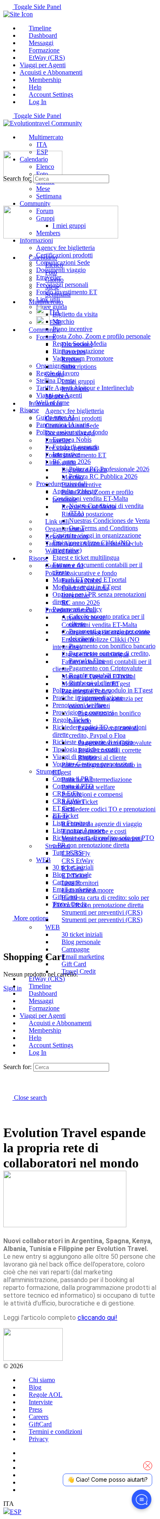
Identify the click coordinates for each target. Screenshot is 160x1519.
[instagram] (24, 1460)
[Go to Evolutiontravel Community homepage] (42, 123)
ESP (15, 1511)
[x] (24, 1489)
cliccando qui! (97, 1317)
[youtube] (24, 1482)
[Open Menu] (7, 146)
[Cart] (7, 939)
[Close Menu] (7, 243)
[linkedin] (24, 1467)
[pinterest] (24, 1474)
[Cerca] (7, 932)
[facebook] (24, 1452)
